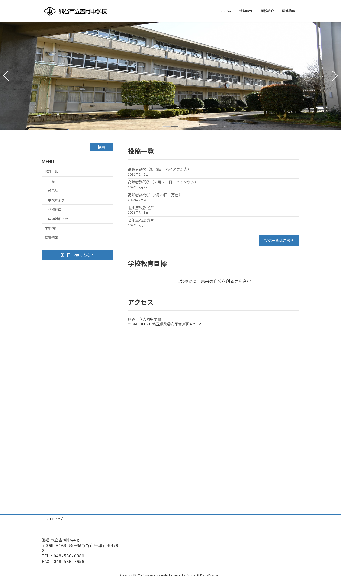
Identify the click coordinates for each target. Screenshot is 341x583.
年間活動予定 (58, 219)
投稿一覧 (51, 172)
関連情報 (51, 238)
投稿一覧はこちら (279, 240)
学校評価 (54, 209)
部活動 (53, 191)
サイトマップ (54, 519)
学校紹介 (51, 228)
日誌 (51, 181)
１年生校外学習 (141, 207)
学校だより (56, 200)
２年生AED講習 (141, 220)
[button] (166, 126)
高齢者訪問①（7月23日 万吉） (155, 195)
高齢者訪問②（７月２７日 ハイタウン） (163, 182)
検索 (101, 147)
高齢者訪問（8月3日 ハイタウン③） (159, 169)
